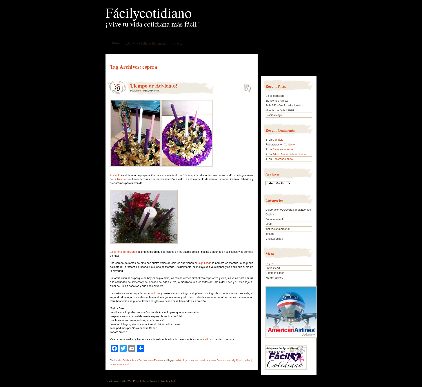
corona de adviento (205, 360)
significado (204, 263)
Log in (269, 263)
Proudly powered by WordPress (123, 381)
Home (115, 42)
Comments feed (275, 272)
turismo (270, 233)
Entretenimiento (275, 219)
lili (158, 90)
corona (190, 360)
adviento (180, 360)
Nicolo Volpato (168, 381)
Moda (269, 224)
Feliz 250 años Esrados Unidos (284, 105)
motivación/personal (278, 229)
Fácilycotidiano (149, 12)
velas (247, 360)
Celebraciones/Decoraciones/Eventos (142, 360)
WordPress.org (274, 277)
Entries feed (273, 268)
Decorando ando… (284, 149)
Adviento (115, 175)
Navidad (122, 179)
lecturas (155, 293)
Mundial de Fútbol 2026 (280, 110)
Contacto (178, 43)
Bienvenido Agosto (277, 100)
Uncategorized (274, 238)
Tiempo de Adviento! (153, 85)
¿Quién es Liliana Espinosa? (146, 43)
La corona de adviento (123, 251)
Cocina (270, 214)
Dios (219, 360)
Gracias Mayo (274, 115)
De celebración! (275, 95)
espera (227, 360)
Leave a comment (119, 364)
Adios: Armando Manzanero (289, 154)
